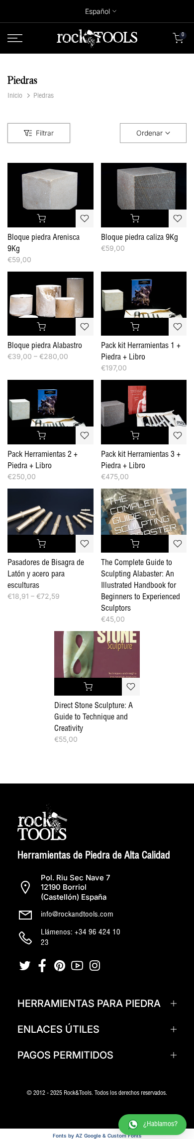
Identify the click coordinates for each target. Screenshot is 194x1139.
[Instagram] (95, 965)
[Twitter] (26, 965)
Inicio (14, 96)
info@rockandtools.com (77, 915)
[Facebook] (43, 965)
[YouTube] (78, 965)
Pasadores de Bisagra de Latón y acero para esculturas (45, 575)
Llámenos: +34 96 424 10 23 (80, 938)
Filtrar (45, 133)
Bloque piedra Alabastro (44, 347)
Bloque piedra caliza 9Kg (139, 238)
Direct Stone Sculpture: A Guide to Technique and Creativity (93, 718)
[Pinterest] (61, 965)
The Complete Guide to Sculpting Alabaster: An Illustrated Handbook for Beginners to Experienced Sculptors (140, 586)
